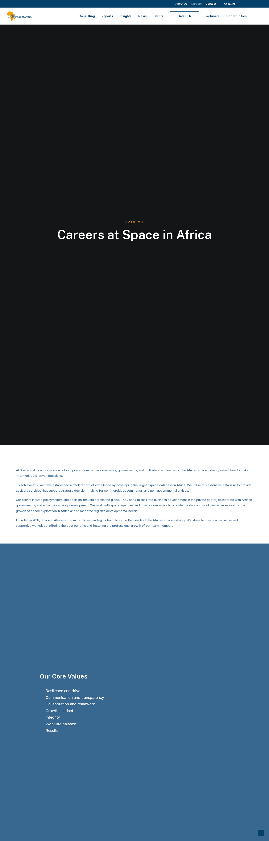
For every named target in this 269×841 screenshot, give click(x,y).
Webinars (213, 16)
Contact (211, 3)
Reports (107, 16)
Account (229, 3)
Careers (196, 3)
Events (158, 16)
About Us (181, 3)
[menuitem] (181, 3)
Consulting (87, 16)
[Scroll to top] (261, 833)
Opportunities (236, 16)
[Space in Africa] (19, 16)
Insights (126, 16)
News (142, 16)
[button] (243, 4)
